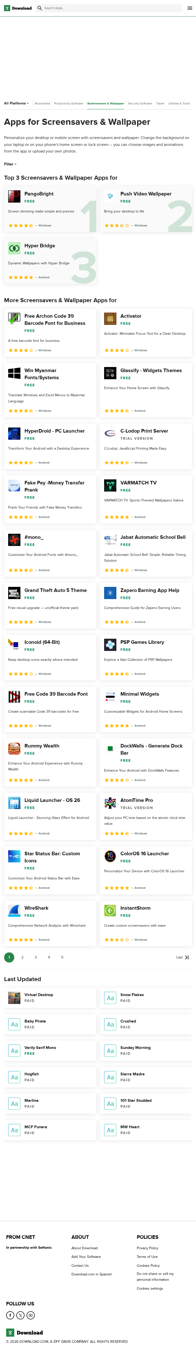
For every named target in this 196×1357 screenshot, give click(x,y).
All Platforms (15, 103)
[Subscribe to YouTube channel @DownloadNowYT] (31, 1315)
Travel (160, 103)
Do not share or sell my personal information (155, 1277)
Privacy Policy (147, 1248)
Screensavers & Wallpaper (105, 103)
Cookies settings (150, 1288)
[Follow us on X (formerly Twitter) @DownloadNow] (20, 1315)
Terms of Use (147, 1257)
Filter (9, 164)
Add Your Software (86, 1257)
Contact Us (80, 1265)
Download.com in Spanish (91, 1274)
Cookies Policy (148, 1265)
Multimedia (42, 103)
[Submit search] (40, 8)
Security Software (140, 103)
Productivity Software (68, 103)
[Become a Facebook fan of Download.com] (10, 1315)
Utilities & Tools (179, 103)
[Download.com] (18, 8)
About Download (84, 1248)
